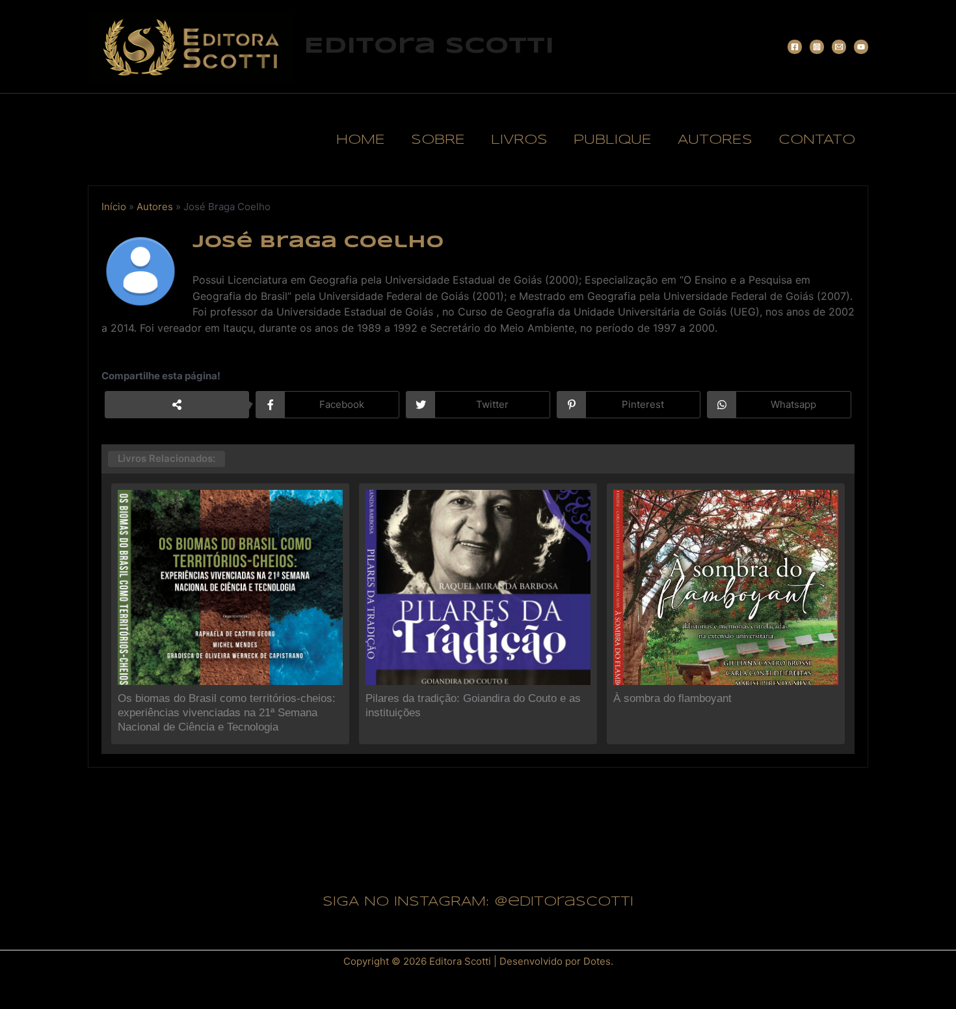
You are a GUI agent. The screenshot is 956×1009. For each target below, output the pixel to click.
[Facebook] (795, 47)
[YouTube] (861, 47)
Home (360, 140)
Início (113, 206)
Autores (715, 140)
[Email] (839, 47)
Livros (519, 140)
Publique (613, 140)
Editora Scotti (429, 46)
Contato (816, 140)
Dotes (597, 961)
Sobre (438, 140)
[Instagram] (817, 47)
